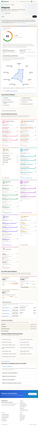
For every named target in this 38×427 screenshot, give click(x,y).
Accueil (2, 4)
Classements (24, 1)
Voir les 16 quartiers (5, 331)
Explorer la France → (32, 394)
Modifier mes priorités (14, 90)
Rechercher (22, 402)
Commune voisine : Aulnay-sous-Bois (26, 339)
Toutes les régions (23, 403)
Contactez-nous (4, 420)
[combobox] (15, 1)
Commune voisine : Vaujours (25, 344)
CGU (20, 420)
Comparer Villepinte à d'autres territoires (9, 356)
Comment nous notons (5, 414)
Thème (34, 16)
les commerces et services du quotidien (8, 102)
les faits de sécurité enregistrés (27, 104)
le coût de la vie (24, 102)
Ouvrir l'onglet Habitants (24, 287)
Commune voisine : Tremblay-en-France (8, 344)
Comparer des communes (24, 410)
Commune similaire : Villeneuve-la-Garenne (9, 353)
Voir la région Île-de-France (6, 339)
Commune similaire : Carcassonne (25, 353)
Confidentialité (22, 417)
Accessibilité (22, 419)
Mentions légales (22, 415)
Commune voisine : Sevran (24, 342)
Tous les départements (23, 405)
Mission (21, 414)
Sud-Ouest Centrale (6, 328)
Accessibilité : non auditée (32, 424)
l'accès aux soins (6, 105)
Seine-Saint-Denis (7, 4)
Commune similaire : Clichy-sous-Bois (26, 347)
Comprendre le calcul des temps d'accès (20, 22)
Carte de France (22, 406)
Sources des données (5, 417)
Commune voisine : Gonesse (6, 342)
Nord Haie (3, 324)
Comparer (28, 1)
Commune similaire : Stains (24, 351)
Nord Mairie (4, 326)
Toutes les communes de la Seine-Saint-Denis (8, 348)
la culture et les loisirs (7, 99)
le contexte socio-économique (26, 99)
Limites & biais (4, 419)
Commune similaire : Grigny (6, 351)
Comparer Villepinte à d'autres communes (9, 110)
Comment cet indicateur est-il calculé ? (7, 142)
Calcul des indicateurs (5, 415)
